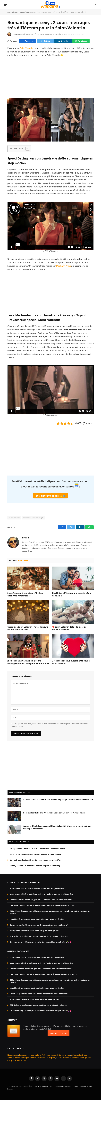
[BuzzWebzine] (50, 4)
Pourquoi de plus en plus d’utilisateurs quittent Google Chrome (37, 888)
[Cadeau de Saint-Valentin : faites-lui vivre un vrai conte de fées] (28, 612)
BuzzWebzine (12, 12)
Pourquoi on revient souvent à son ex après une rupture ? (34, 930)
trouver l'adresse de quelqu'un (42, 1057)
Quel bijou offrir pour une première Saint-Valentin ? (72, 594)
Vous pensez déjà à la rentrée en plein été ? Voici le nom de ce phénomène (41, 894)
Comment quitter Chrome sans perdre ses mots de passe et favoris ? (39, 925)
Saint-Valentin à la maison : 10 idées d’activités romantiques (25, 594)
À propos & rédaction (37, 1086)
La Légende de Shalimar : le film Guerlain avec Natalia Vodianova (37, 848)
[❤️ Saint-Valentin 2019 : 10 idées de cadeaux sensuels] (73, 612)
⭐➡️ (50, 496)
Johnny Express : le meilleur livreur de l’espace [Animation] (35, 865)
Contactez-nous (58, 1033)
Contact (10, 1089)
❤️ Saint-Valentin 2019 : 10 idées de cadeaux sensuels (69, 628)
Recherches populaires (69, 1086)
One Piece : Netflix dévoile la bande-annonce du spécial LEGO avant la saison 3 (43, 905)
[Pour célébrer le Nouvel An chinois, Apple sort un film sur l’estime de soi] (14, 816)
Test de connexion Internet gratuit (56, 1055)
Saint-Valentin (26, 48)
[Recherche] (96, 4)
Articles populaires (53, 1086)
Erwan (17, 34)
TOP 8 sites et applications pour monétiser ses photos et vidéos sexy (39, 936)
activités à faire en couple (18, 1057)
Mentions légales (85, 1086)
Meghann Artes (63, 265)
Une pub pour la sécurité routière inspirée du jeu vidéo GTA (35, 860)
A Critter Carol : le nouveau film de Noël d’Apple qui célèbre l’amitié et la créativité (58, 799)
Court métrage (24, 12)
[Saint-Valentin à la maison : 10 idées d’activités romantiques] (28, 578)
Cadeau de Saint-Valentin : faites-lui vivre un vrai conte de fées (27, 628)
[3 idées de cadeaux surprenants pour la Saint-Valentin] (73, 646)
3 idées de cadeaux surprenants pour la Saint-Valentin (71, 662)
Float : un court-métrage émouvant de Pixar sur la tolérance (35, 854)
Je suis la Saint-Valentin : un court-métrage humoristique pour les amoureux (28, 662)
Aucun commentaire (54, 34)
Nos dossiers (12, 1055)
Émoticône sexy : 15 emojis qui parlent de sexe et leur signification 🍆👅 (40, 942)
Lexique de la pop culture (30, 1055)
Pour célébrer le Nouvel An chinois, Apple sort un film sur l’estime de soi (54, 813)
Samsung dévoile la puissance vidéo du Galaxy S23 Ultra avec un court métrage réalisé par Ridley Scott (57, 827)
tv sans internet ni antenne (67, 1057)
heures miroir (22, 1060)
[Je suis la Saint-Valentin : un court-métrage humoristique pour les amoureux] (28, 646)
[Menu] (5, 4)
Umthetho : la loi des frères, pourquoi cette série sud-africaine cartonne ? (41, 900)
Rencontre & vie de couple (33, 518)
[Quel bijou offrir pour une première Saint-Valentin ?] (73, 578)
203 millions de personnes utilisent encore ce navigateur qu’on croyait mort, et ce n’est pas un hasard (50, 912)
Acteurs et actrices (79, 1055)
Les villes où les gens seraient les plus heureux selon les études (37, 919)
